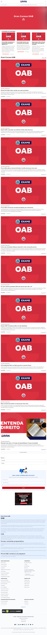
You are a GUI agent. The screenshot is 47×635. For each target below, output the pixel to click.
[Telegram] (32, 625)
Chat (26, 564)
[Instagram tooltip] (24, 625)
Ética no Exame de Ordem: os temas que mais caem (14, 403)
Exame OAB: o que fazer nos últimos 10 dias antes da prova (17, 129)
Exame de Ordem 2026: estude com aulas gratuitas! (15, 90)
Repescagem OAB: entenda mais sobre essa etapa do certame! (38, 43)
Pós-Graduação (4, 587)
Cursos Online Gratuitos (5, 597)
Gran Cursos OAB (20, 51)
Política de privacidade (23, 618)
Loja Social (3, 567)
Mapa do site (23, 621)
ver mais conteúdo (23, 452)
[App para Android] (20, 625)
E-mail (26, 567)
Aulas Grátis (26, 585)
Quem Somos (3, 562)
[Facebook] (28, 625)
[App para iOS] (18, 625)
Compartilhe (43, 135)
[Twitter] (30, 625)
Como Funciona (4, 564)
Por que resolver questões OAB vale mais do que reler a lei (16, 286)
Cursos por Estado (4, 592)
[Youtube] (22, 625)
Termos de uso (23, 619)
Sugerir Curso (26, 587)
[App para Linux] (17, 625)
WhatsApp (27, 566)
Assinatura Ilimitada (4, 580)
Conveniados (3, 571)
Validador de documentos (5, 569)
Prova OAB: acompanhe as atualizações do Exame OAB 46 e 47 (8, 43)
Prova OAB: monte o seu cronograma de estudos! (23, 43)
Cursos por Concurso (5, 588)
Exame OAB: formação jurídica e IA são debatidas (14, 325)
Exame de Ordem (4, 583)
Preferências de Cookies (5, 576)
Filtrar (43, 58)
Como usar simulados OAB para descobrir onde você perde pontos (19, 247)
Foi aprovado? (29, 575)
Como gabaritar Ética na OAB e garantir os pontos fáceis (16, 365)
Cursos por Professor (5, 594)
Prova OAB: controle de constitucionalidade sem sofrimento (17, 207)
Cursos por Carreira (4, 590)
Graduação (3, 585)
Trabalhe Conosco (4, 574)
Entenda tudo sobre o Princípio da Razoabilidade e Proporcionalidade (19, 443)
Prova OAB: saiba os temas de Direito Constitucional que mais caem (19, 168)
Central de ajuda (28, 562)
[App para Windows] (15, 625)
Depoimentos (26, 580)
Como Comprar (4, 566)
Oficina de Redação (4, 595)
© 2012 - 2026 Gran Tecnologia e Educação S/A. (23, 616)
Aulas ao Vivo (26, 583)
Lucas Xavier (3, 96)
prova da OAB (3, 526)
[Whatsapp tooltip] (26, 625)
